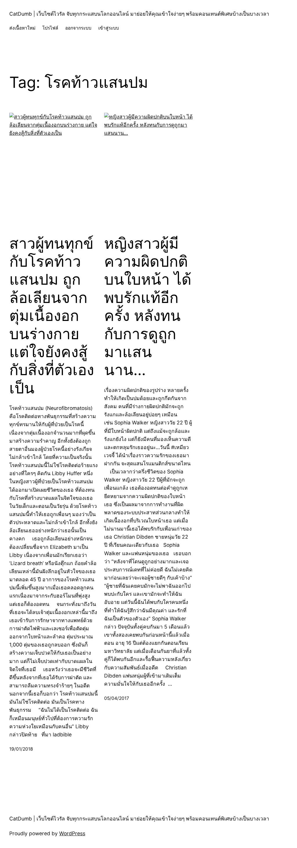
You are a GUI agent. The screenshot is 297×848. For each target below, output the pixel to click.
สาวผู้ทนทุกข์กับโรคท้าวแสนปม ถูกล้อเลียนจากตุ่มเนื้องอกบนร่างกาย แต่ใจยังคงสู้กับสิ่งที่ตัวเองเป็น (51, 316)
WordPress (72, 833)
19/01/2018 (21, 749)
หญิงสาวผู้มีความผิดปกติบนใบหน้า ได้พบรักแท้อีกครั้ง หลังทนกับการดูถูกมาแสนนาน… (147, 307)
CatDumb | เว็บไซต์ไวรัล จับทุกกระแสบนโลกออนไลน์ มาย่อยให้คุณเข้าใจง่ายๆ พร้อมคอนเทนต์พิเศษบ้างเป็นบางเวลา (139, 14)
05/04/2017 (116, 698)
